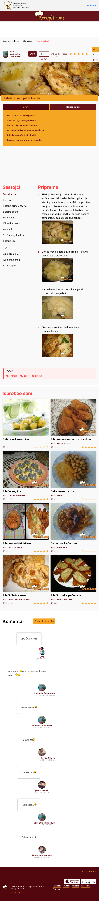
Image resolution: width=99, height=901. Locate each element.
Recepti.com (49, 16)
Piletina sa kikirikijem (26, 527)
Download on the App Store (72, 881)
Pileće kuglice (26, 475)
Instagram (85, 886)
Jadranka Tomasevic (15, 55)
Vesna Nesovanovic (42, 855)
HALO (19, 892)
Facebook (57, 886)
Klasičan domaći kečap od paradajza (25, 140)
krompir (13, 376)
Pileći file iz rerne (26, 579)
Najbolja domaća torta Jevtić (21, 135)
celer (26, 376)
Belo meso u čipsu (74, 475)
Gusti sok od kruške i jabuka (20, 115)
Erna (42, 656)
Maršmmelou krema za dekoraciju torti (26, 130)
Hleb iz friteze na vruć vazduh (21, 125)
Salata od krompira (26, 423)
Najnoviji (26, 107)
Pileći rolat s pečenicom (74, 579)
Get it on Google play (88, 881)
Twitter (66, 886)
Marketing (12, 889)
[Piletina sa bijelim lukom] (66, 232)
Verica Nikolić (48, 758)
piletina (38, 376)
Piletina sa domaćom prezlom (74, 423)
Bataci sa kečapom (74, 527)
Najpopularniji (73, 107)
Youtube (75, 886)
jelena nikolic (42, 790)
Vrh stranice (88, 871)
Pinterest (56, 889)
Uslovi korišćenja (37, 886)
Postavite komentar (44, 621)
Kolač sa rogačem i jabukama (21, 120)
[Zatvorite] (2, 5)
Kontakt (21, 889)
